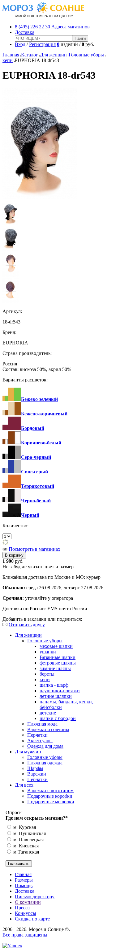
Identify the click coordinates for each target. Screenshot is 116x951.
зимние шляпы (55, 668)
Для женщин (53, 54)
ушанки (48, 651)
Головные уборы (86, 54)
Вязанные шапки (57, 657)
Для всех (24, 785)
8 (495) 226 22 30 (32, 26)
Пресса (22, 907)
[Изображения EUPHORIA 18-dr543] (39, 197)
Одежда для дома (45, 746)
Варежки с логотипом (50, 790)
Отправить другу (27, 624)
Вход (20, 44)
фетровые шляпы (58, 662)
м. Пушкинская (29, 833)
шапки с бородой (58, 718)
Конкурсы (25, 913)
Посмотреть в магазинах (34, 549)
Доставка (24, 32)
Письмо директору (34, 896)
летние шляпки (56, 696)
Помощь (23, 885)
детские (48, 712)
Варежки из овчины (48, 729)
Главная (10, 54)
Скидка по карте (32, 918)
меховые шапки (56, 646)
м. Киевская (25, 845)
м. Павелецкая (28, 839)
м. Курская (24, 827)
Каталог (29, 54)
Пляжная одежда (44, 762)
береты (47, 674)
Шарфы (35, 768)
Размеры (24, 880)
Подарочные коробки (49, 796)
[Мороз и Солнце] (43, 16)
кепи (7, 60)
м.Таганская (25, 851)
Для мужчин (28, 751)
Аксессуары (40, 740)
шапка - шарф (54, 685)
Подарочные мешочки (50, 801)
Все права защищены (24, 934)
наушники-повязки (60, 690)
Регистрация (42, 44)
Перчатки (37, 735)
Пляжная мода (42, 724)
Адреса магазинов (70, 26)
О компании (28, 902)
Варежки (36, 773)
